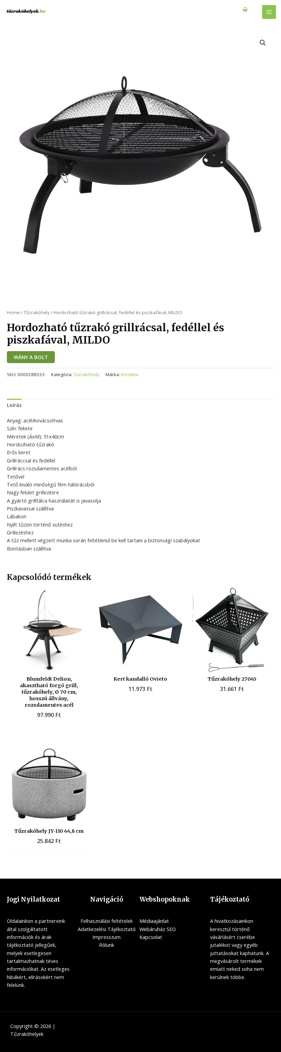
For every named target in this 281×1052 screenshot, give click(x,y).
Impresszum (107, 936)
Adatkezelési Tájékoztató (107, 929)
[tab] (14, 405)
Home (13, 312)
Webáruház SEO (157, 929)
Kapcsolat (150, 936)
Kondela (129, 374)
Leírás (14, 404)
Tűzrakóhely (37, 312)
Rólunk (106, 944)
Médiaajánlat (154, 920)
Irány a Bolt (31, 357)
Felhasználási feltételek (107, 920)
